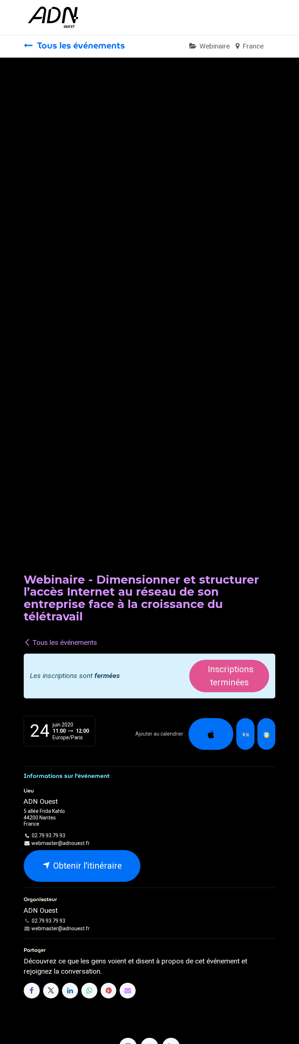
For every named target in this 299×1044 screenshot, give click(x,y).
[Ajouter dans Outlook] (245, 734)
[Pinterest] (109, 991)
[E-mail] (128, 991)
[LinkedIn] (70, 991)
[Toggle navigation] (268, 17)
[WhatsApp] (89, 991)
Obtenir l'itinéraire (86, 866)
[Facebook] (32, 991)
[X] (51, 991)
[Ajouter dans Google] (266, 734)
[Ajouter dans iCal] (211, 734)
